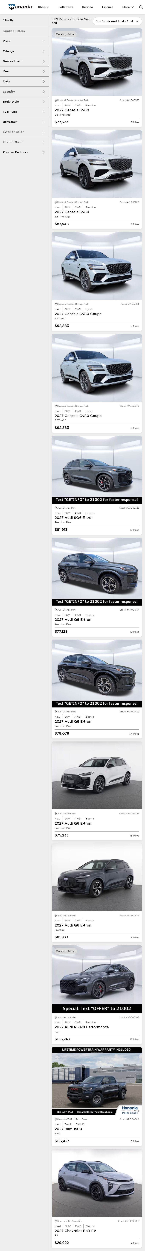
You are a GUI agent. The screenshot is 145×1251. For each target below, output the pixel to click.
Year (6, 71)
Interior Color (13, 142)
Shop (42, 7)
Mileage (8, 51)
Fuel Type (10, 111)
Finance (107, 7)
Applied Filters (14, 30)
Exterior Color (13, 131)
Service (87, 7)
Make (6, 81)
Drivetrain (10, 121)
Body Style (11, 101)
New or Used (12, 61)
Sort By (100, 21)
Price (6, 41)
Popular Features (15, 152)
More (126, 7)
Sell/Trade (66, 7)
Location (9, 91)
